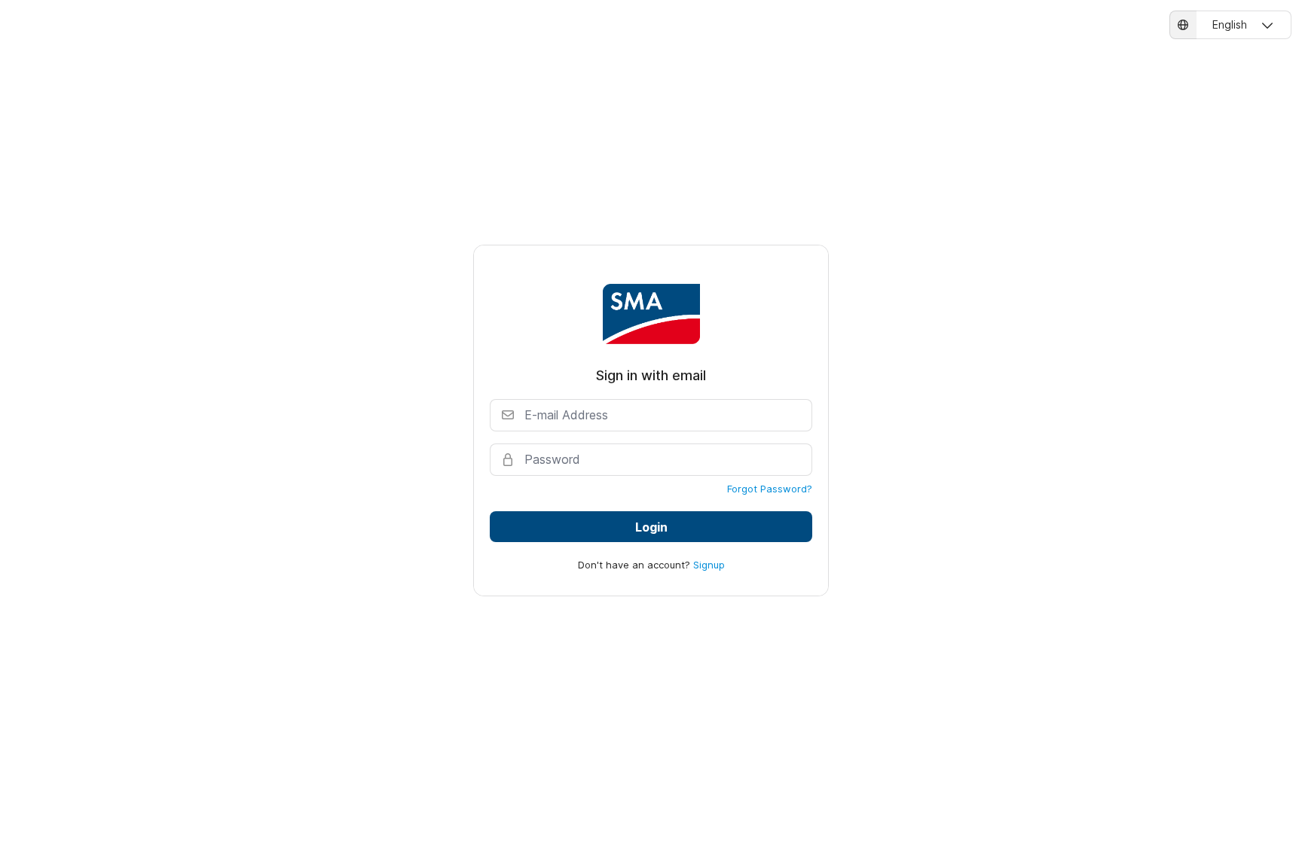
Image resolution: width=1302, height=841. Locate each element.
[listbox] (1230, 25)
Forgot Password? (769, 489)
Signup (709, 565)
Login (651, 527)
